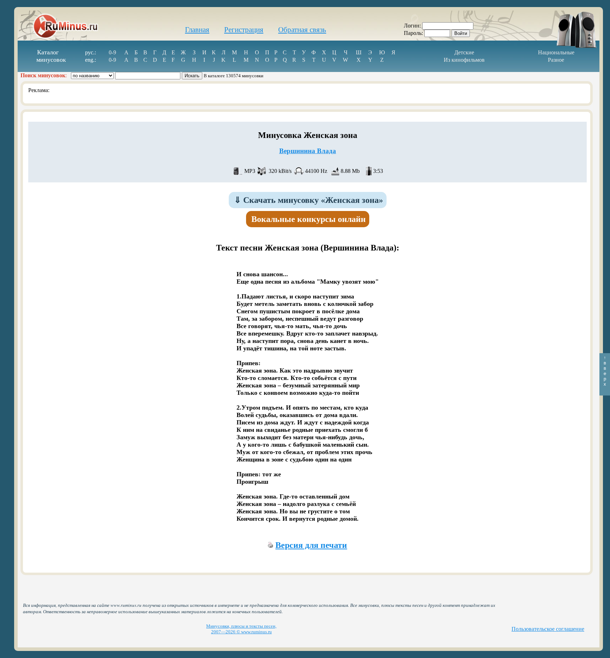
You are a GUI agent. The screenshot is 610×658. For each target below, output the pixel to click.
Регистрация (243, 29)
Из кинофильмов (464, 60)
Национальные (556, 52)
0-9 (112, 52)
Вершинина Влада (307, 151)
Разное (556, 60)
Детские (464, 52)
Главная (197, 29)
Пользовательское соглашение (548, 629)
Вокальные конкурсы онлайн (308, 219)
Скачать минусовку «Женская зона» (308, 200)
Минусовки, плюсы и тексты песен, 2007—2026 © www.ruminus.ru (241, 628)
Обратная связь (302, 29)
